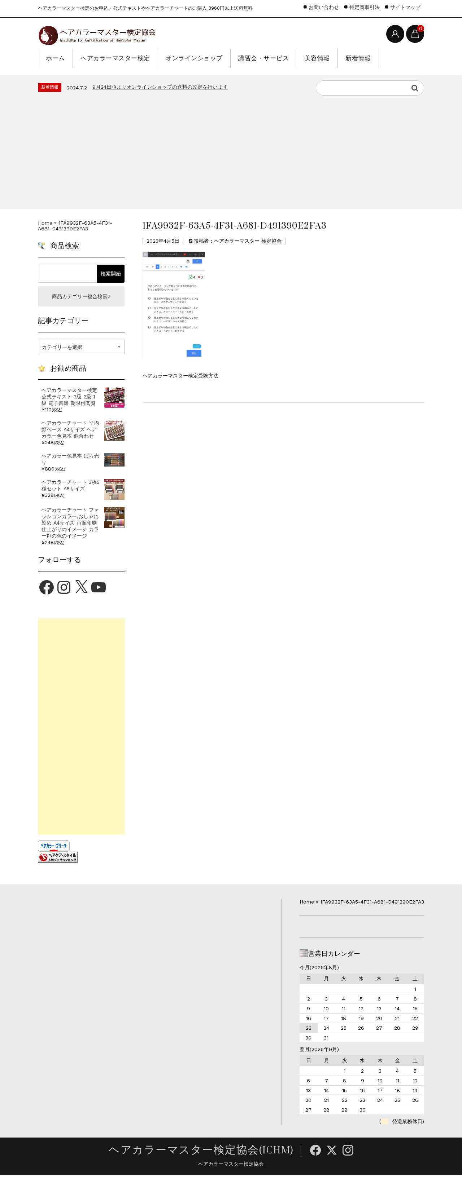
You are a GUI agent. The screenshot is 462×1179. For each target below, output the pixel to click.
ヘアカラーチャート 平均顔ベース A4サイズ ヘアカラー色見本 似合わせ (70, 429)
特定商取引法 (364, 7)
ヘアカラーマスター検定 (115, 58)
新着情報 (358, 58)
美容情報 (317, 58)
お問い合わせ (324, 7)
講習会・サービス (263, 58)
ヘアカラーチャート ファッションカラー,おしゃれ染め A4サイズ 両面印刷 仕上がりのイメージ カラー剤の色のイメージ (70, 523)
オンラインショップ (194, 58)
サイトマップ (405, 7)
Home (45, 223)
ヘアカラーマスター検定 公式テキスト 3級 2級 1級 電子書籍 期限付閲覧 (69, 396)
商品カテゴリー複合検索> (81, 296)
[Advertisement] (231, 149)
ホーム (55, 58)
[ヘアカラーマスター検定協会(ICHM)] (97, 34)
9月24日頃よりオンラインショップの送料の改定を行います (160, 87)
